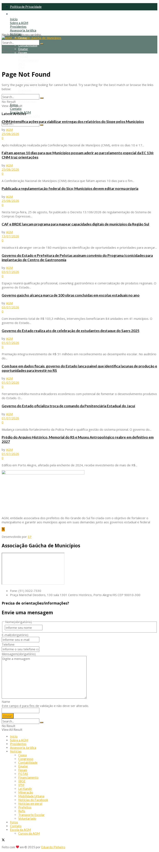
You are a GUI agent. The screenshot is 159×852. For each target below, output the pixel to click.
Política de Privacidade (26, 6)
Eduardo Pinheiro (53, 847)
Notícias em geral (30, 803)
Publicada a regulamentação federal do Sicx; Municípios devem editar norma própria (70, 188)
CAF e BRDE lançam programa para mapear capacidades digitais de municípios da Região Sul (75, 224)
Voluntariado (27, 101)
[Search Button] (41, 125)
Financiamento (28, 60)
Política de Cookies (23, 14)
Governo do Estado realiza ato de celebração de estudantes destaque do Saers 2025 (70, 330)
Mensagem (19, 654)
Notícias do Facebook (33, 82)
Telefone (8, 644)
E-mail (15, 635)
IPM (21, 67)
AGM (9, 129)
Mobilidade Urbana (31, 79)
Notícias (16, 34)
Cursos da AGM (29, 116)
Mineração (25, 792)
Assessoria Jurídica (23, 30)
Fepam (22, 53)
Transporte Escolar (31, 815)
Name (6, 701)
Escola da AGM (20, 829)
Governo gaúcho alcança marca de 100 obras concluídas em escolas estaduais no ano (71, 295)
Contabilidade (27, 45)
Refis (21, 94)
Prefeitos (24, 90)
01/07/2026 (10, 343)
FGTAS (23, 56)
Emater (23, 49)
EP (30, 536)
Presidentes (18, 26)
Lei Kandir (25, 788)
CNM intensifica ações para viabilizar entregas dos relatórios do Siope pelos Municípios (73, 121)
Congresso (25, 759)
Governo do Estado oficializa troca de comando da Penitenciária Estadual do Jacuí (68, 406)
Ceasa (22, 755)
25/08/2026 (10, 134)
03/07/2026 (10, 272)
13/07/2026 (10, 236)
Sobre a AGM (19, 23)
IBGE (21, 64)
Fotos (14, 822)
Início (14, 19)
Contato (16, 108)
